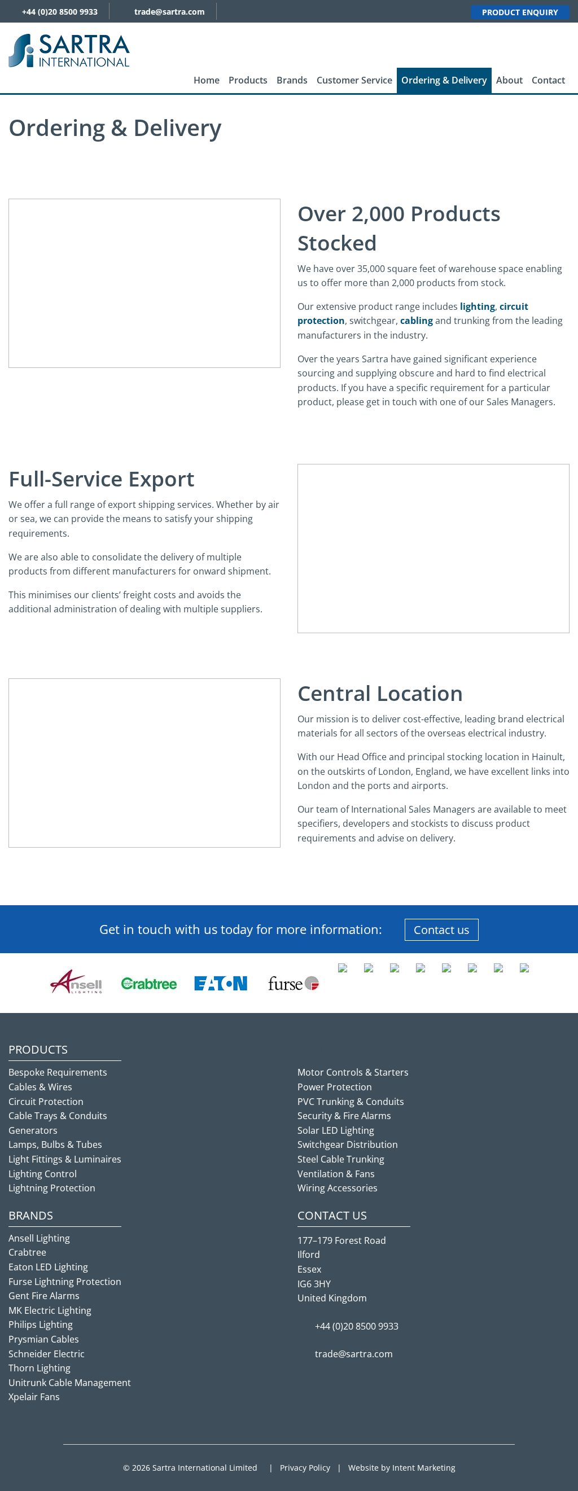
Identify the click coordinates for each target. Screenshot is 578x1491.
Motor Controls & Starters (353, 1072)
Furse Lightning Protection (64, 1281)
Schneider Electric (46, 1354)
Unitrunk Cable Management (69, 1382)
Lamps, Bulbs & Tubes (55, 1144)
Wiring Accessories (337, 1188)
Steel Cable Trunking (340, 1159)
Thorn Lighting (39, 1368)
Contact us (442, 929)
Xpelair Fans (34, 1397)
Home (207, 80)
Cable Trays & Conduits (57, 1116)
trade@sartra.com (169, 11)
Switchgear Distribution (347, 1144)
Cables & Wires (40, 1087)
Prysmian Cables (43, 1339)
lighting (477, 306)
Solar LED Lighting (335, 1130)
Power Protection (334, 1087)
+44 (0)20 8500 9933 (60, 11)
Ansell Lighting (39, 1238)
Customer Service (354, 80)
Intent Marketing (424, 1467)
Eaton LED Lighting (48, 1267)
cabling (416, 320)
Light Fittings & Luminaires (64, 1159)
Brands (292, 80)
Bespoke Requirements (57, 1072)
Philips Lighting (40, 1324)
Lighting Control (42, 1174)
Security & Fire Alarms (344, 1116)
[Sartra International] (69, 49)
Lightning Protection (51, 1188)
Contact (548, 80)
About (509, 80)
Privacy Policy (305, 1467)
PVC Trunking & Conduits (350, 1101)
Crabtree (27, 1252)
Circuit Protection (46, 1101)
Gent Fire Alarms (44, 1296)
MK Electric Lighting (49, 1310)
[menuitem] (206, 80)
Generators (33, 1130)
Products (248, 80)
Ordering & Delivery (444, 80)
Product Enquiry (520, 12)
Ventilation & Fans (336, 1174)
